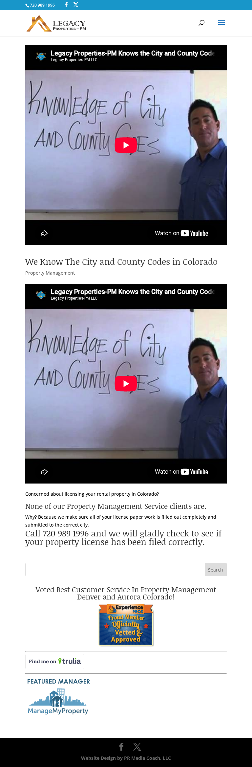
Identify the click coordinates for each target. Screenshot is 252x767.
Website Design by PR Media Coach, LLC (126, 758)
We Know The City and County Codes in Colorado (121, 261)
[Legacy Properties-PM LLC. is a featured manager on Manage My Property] (58, 715)
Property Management (50, 273)
